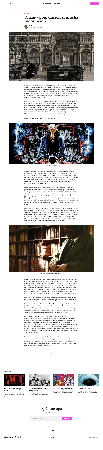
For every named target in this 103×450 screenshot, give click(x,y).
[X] (50, 430)
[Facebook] (53, 430)
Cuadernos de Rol (51, 4)
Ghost (97, 437)
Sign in (87, 3)
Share (75, 26)
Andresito (32, 26)
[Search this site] (81, 4)
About (11, 3)
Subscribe (94, 4)
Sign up (51, 437)
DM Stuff (26, 13)
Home (5, 3)
